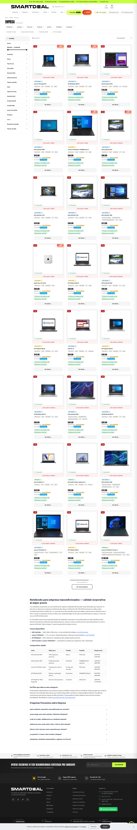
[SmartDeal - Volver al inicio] (30, 6)
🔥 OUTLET (87, 12)
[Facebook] (18, 799)
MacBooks (25, 12)
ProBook (40, 27)
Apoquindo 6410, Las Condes (67, 1)
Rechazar (94, 826)
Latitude (20, 27)
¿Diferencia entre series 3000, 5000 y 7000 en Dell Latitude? (50, 724)
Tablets (45, 12)
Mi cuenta (75, 812)
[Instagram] (13, 799)
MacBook (48, 795)
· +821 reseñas (101, 12)
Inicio (6, 17)
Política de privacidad (78, 805)
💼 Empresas (49, 812)
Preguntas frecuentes (78, 792)
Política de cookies (78, 808)
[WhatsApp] (28, 799)
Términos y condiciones (79, 802)
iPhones (48, 799)
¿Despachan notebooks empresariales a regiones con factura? (50, 739)
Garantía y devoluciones (79, 795)
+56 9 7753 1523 (105, 796)
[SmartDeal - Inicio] (27, 789)
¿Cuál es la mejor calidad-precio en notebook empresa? (48, 719)
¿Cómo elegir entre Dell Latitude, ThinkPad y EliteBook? (49, 714)
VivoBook (69, 27)
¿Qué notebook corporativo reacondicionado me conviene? (49, 709)
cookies (83, 826)
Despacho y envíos (78, 799)
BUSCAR (53, 7)
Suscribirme (119, 765)
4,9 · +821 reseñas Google (37, 1)
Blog (62, 12)
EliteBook (10, 27)
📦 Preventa (49, 805)
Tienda (11, 17)
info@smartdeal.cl (106, 804)
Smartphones (35, 12)
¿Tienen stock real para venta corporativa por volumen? (48, 729)
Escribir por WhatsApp (109, 809)
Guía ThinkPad (90, 635)
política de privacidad (71, 826)
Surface (49, 27)
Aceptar (105, 826)
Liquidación (49, 809)
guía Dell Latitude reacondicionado (64, 697)
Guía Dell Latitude (82, 632)
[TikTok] (23, 799)
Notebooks (15, 12)
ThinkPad (59, 27)
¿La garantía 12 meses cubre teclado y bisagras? (46, 734)
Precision (30, 27)
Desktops (53, 12)
